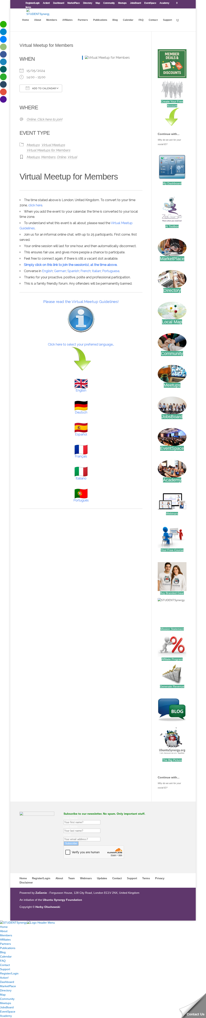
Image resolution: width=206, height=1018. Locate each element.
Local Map (172, 321)
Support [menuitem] (5, 969)
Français (81, 456)
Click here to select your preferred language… (81, 344)
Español (81, 434)
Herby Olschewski (47, 906)
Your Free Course (172, 550)
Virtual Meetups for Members (48, 150)
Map (98, 3)
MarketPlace (73, 3)
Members (51, 20)
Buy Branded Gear (172, 593)
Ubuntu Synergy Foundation (62, 899)
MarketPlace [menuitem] (8, 986)
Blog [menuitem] (3, 952)
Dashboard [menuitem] (7, 982)
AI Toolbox (172, 226)
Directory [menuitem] (5, 990)
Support (167, 20)
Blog (115, 20)
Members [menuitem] (6, 935)
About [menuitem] (3, 931)
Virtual (72, 157)
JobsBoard (135, 3)
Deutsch (81, 412)
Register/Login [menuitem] (9, 973)
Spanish (73, 271)
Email (67, 834)
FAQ (141, 20)
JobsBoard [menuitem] (7, 1007)
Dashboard (58, 3)
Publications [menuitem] (7, 948)
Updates (102, 878)
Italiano (81, 478)
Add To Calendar (43, 88)
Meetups (122, 3)
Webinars (172, 513)
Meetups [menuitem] (5, 1003)
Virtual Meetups (53, 145)
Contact (153, 20)
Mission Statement (172, 629)
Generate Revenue (172, 686)
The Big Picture (172, 760)
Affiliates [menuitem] (5, 939)
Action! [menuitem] (4, 977)
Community (109, 3)
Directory (87, 3)
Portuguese (110, 271)
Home (25, 20)
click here (35, 205)
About (37, 20)
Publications (100, 20)
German (60, 271)
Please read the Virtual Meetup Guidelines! (81, 301)
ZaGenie (41, 892)
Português (81, 500)
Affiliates (67, 20)
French (85, 271)
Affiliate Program (172, 659)
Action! (46, 3)
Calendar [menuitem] (6, 956)
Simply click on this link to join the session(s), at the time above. (70, 265)
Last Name (70, 826)
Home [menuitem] (4, 926)
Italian (96, 271)
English (47, 271)
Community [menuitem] (7, 998)
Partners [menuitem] (5, 943)
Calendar (128, 20)
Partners (83, 20)
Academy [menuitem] (6, 1015)
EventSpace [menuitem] (7, 1011)
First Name (71, 818)
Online (61, 157)
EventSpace (150, 3)
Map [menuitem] (3, 994)
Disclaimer (26, 882)
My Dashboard (172, 183)
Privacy (159, 878)
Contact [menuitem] (5, 965)
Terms (146, 878)
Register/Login (32, 3)
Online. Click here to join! (44, 119)
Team (71, 878)
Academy (164, 3)
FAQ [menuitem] (3, 960)
